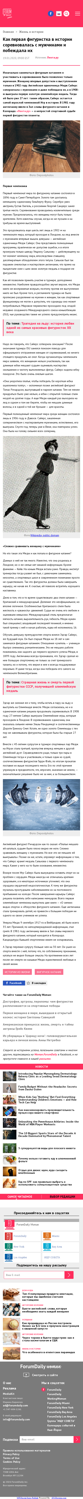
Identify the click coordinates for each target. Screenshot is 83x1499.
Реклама (9, 1388)
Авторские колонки (32, 1305)
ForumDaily (20, 1236)
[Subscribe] (69, 1275)
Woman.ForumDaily (45, 1054)
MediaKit (8, 1394)
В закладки (39, 983)
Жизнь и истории (31, 32)
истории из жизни (17, 972)
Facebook (16, 983)
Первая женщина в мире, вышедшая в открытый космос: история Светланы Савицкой (37, 1015)
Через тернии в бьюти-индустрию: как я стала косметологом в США (48, 1339)
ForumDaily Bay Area (59, 1412)
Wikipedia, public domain (44, 535)
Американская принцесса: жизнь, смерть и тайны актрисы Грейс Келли (38, 1026)
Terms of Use (11, 1458)
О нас (7, 1383)
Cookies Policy (11, 1461)
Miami (55, 1236)
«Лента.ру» (24, 111)
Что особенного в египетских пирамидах (48, 1352)
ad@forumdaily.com (15, 1405)
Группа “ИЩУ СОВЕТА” (61, 1421)
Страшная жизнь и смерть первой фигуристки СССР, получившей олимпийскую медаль (41, 686)
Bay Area (57, 1246)
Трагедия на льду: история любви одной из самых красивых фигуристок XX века (40, 327)
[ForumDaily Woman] (41, 1366)
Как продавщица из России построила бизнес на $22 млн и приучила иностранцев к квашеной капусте (50, 1325)
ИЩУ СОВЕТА (52, 1257)
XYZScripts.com (59, 1498)
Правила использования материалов (26, 1450)
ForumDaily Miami (58, 1403)
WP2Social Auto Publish (27, 1498)
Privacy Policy (11, 1454)
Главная (8, 32)
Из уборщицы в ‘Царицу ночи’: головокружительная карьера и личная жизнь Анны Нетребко (40, 1038)
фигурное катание (49, 972)
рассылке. (45, 1058)
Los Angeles (20, 1257)
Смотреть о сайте (45, 1375)
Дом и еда (27, 1290)
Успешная (27, 1319)
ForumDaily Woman (27, 1224)
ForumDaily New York (60, 1407)
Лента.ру (52, 57)
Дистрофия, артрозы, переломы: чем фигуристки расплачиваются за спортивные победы (38, 1003)
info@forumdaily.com (16, 1419)
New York (19, 1246)
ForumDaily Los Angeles (62, 1416)
